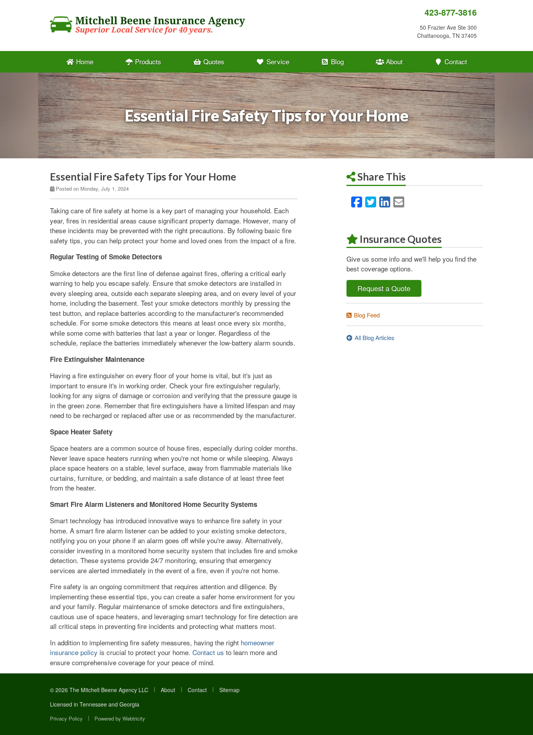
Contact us (208, 652)
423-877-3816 (451, 12)
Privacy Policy (66, 718)
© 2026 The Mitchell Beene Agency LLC (99, 690)
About (393, 61)
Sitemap (229, 690)
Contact (454, 61)
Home (83, 61)
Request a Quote (383, 288)
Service (277, 61)
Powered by (119, 718)
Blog (336, 61)
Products (147, 61)
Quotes (212, 61)
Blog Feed (367, 315)
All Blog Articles (374, 337)
